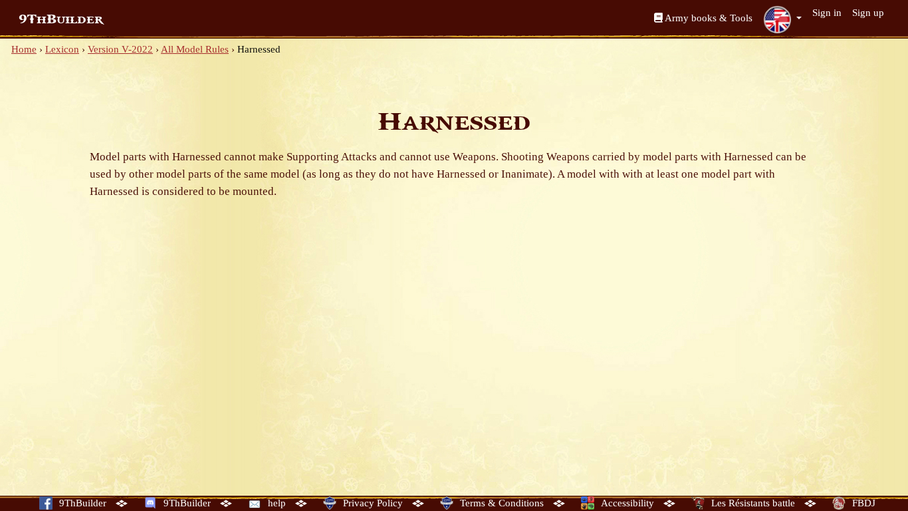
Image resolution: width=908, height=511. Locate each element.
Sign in (827, 12)
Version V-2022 (120, 49)
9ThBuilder (61, 19)
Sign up (868, 12)
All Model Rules (195, 49)
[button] (782, 19)
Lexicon (62, 49)
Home (24, 49)
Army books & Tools (707, 18)
